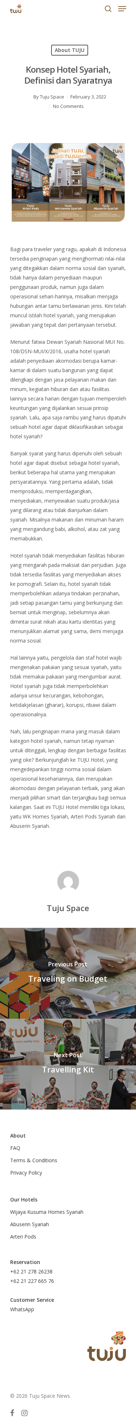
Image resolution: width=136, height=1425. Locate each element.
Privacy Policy (26, 1172)
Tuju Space (52, 96)
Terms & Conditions (33, 1160)
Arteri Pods (23, 1236)
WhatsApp (22, 1309)
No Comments (68, 106)
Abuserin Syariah (29, 1224)
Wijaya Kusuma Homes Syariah (46, 1211)
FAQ (15, 1147)
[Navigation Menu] (122, 8)
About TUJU (70, 50)
